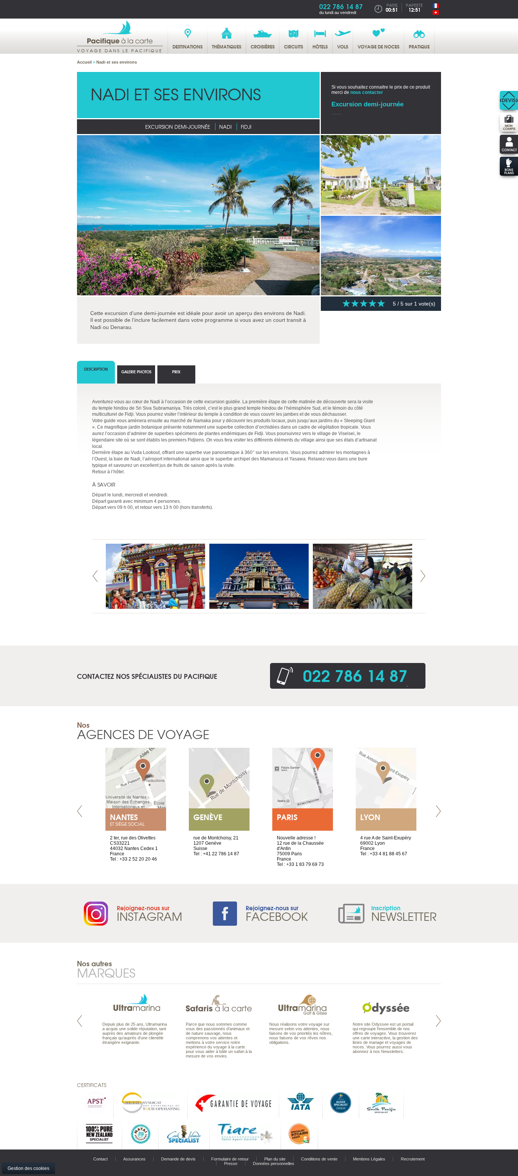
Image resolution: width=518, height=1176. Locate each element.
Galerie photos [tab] (136, 371)
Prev (95, 576)
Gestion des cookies (28, 1168)
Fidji (246, 126)
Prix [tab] (176, 371)
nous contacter (366, 92)
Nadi (225, 126)
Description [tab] (96, 369)
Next (422, 576)
